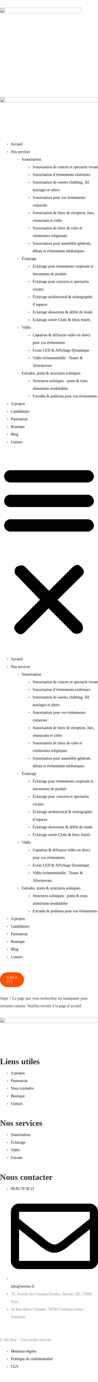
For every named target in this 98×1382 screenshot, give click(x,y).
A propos (18, 404)
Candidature (20, 411)
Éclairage (29, 259)
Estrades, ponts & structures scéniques (51, 373)
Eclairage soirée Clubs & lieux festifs (61, 320)
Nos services (20, 152)
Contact (17, 442)
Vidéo (26, 327)
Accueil (17, 144)
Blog (14, 434)
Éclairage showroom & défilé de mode (62, 312)
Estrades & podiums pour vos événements (65, 396)
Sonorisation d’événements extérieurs (61, 175)
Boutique (18, 427)
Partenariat (19, 419)
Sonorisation (31, 159)
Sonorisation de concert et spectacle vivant (65, 167)
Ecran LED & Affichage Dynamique (61, 350)
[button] (49, 551)
